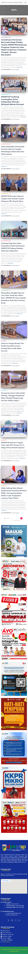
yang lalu (15, 69)
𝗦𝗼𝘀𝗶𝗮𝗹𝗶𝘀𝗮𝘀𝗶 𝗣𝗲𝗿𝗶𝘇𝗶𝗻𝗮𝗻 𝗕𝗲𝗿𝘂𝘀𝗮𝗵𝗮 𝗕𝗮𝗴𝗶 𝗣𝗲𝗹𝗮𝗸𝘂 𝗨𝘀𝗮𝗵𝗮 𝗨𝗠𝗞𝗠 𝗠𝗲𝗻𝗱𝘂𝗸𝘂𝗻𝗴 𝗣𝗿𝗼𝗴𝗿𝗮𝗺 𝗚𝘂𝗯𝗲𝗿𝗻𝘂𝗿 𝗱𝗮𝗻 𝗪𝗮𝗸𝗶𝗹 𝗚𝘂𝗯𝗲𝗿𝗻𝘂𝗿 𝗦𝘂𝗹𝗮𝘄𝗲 (14, 47)
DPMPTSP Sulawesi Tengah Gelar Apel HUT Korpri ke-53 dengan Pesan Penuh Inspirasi (12, 445)
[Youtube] (15, 920)
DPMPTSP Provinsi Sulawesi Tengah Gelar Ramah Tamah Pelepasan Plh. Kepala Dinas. (12, 198)
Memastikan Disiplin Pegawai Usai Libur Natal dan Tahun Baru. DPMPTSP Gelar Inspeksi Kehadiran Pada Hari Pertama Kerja (13, 298)
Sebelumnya (7, 518)
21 (11, 520)
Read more (19, 67)
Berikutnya (17, 520)
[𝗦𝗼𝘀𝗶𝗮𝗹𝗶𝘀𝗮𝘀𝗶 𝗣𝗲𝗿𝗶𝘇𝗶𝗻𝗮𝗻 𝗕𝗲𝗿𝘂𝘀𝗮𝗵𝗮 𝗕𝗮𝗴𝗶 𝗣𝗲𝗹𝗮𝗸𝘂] (14, 26)
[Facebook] (8, 920)
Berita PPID (3, 341)
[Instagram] (12, 920)
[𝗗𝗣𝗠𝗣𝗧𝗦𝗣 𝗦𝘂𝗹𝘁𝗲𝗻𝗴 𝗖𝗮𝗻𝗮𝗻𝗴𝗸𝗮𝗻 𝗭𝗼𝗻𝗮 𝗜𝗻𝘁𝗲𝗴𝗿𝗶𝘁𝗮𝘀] (14, 83)
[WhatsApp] (19, 920)
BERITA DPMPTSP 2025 (6, 37)
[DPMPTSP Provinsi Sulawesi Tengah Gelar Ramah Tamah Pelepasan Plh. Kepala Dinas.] (14, 182)
